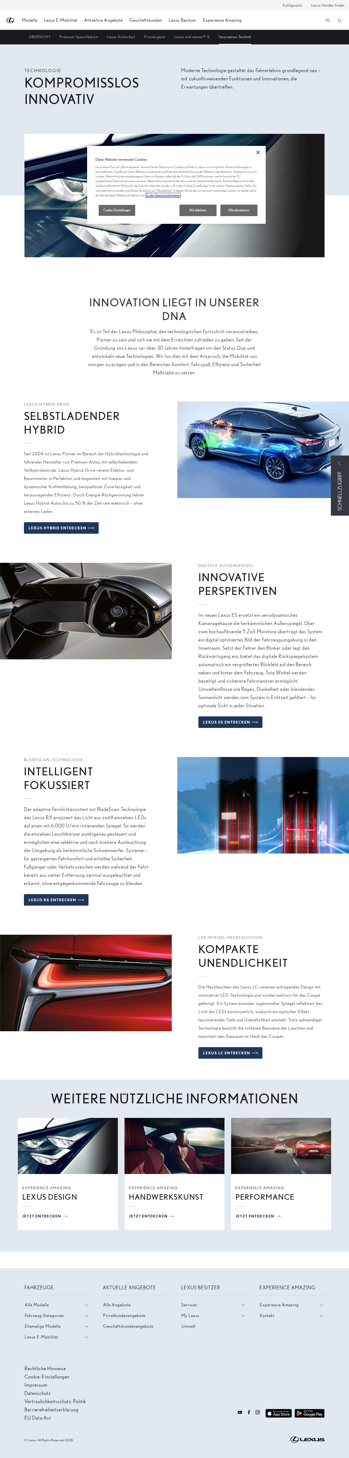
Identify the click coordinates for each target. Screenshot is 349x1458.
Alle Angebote (117, 1304)
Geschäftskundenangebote (128, 1326)
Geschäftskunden (145, 20)
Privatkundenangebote (124, 1315)
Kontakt (267, 1315)
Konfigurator (293, 5)
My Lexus (190, 1315)
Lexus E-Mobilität (60, 20)
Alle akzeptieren (238, 210)
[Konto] (327, 20)
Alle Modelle (37, 1304)
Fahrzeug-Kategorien (44, 1315)
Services (189, 1304)
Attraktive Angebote (103, 20)
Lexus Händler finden (328, 5)
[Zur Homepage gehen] (11, 20)
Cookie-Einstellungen (117, 210)
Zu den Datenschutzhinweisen (163, 195)
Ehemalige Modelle (43, 1326)
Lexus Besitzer (182, 20)
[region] (176, 185)
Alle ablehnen (197, 210)
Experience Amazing (222, 20)
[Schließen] (258, 152)
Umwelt (188, 1326)
